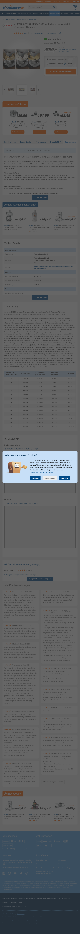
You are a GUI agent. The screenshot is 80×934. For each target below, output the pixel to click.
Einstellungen (50, 478)
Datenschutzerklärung (37, 472)
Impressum (50, 472)
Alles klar (35, 478)
